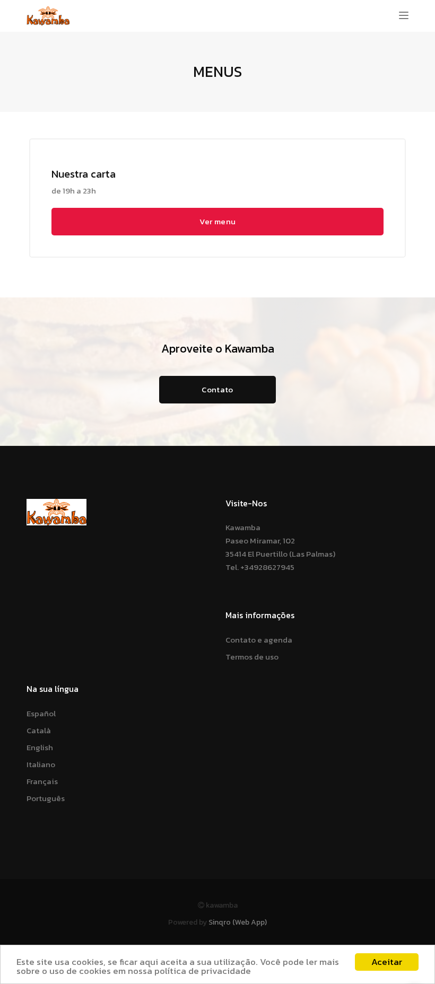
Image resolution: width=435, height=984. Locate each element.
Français (42, 781)
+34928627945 (267, 567)
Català (39, 730)
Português (46, 798)
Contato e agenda (258, 640)
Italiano (41, 764)
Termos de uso (252, 657)
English (40, 747)
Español (41, 713)
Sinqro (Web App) (237, 922)
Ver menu (217, 221)
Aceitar (386, 962)
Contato (217, 389)
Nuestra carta (83, 174)
